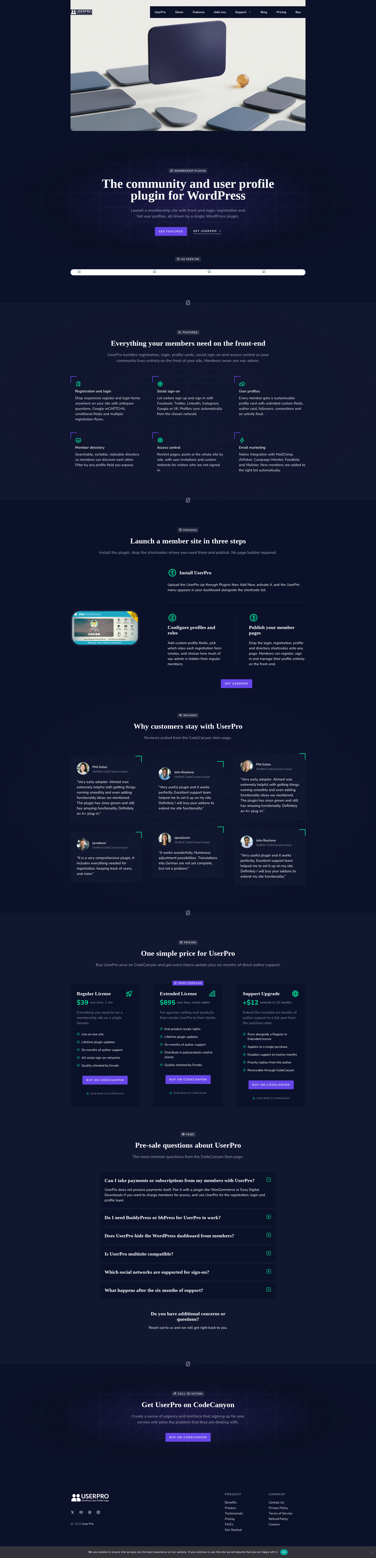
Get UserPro (236, 683)
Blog (264, 12)
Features (198, 12)
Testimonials (234, 1513)
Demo (179, 12)
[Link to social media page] (72, 1512)
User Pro (87, 1524)
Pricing (281, 12)
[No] (371, 1552)
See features (171, 231)
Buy (298, 12)
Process (230, 1508)
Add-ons (220, 12)
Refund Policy (278, 1519)
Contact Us (276, 1502)
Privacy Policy (278, 1508)
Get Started (233, 1530)
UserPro (160, 12)
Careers (274, 1524)
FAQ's (229, 1524)
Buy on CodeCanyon (105, 1080)
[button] (188, 1180)
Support (240, 12)
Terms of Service (280, 1513)
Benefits (231, 1502)
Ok (284, 1552)
